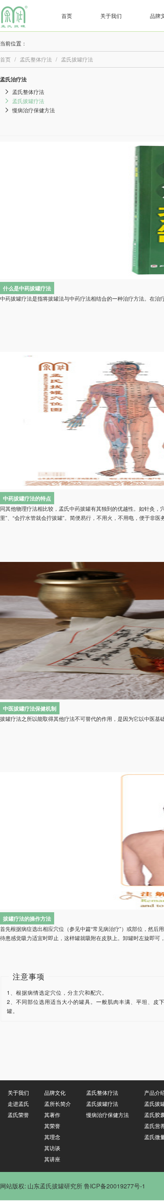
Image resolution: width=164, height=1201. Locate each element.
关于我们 (111, 15)
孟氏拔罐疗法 (77, 59)
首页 (66, 15)
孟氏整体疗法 (36, 59)
